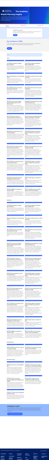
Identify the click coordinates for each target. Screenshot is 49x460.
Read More (9, 48)
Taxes (8, 54)
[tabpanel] (24, 128)
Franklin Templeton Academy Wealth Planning (14, 413)
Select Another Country (43, 450)
